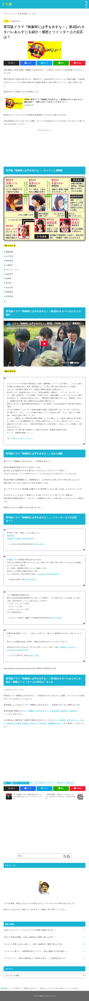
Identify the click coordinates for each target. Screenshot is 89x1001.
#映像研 (10, 538)
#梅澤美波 (11, 536)
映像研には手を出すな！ (21, 783)
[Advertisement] (44, 147)
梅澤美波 (62, 783)
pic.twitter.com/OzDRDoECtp (48, 574)
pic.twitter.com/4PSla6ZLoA (23, 538)
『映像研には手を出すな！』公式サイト (22, 438)
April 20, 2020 (38, 544)
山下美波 (35, 783)
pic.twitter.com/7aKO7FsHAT (18, 650)
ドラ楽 (7, 4)
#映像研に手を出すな (68, 647)
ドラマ (6, 21)
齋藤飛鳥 (71, 783)
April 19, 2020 (30, 579)
